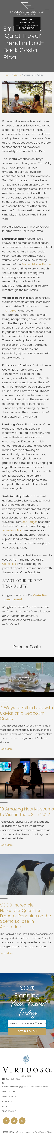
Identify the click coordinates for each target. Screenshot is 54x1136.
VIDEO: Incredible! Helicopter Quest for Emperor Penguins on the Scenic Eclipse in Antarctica (25, 916)
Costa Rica (9, 564)
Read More (6, 749)
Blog (5, 1106)
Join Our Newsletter (27, 23)
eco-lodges (29, 522)
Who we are (8, 1091)
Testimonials (9, 1111)
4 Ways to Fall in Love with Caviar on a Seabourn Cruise (26, 713)
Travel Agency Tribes (43, 1132)
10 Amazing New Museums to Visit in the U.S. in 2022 (27, 811)
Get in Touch (27, 1031)
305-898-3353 (13, 1078)
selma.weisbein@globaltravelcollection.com (26, 1086)
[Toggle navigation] (47, 8)
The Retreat (10, 310)
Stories (17, 75)
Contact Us (8, 1101)
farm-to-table (11, 530)
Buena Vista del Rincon (36, 264)
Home (8, 75)
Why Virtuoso (10, 1096)
